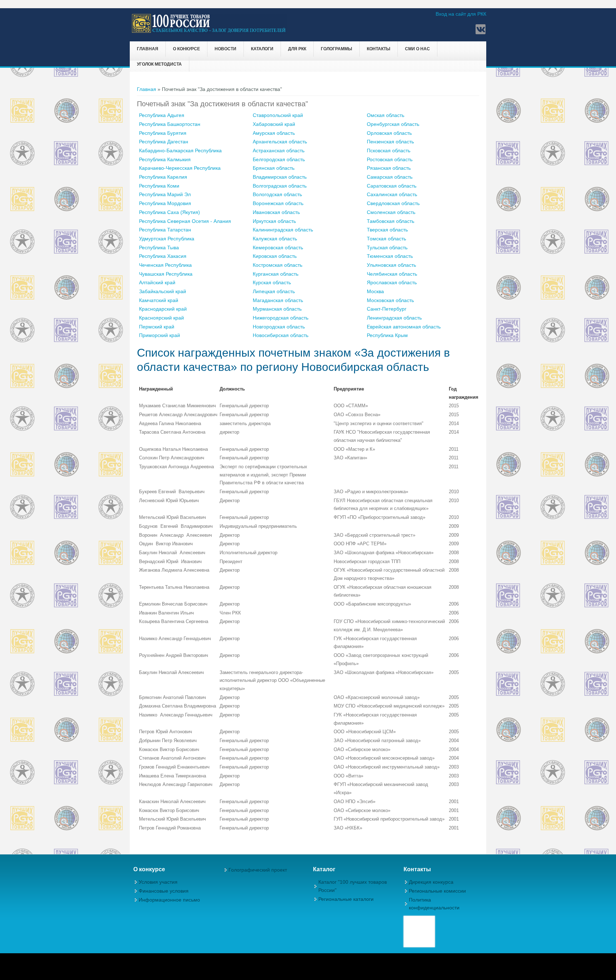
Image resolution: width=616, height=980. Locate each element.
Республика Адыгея (161, 115)
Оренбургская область (393, 124)
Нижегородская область (280, 318)
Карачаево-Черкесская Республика (180, 168)
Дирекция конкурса (431, 882)
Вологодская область (277, 194)
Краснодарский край (163, 309)
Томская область (386, 238)
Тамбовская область (390, 221)
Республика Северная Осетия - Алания (185, 221)
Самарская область (389, 177)
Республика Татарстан (165, 230)
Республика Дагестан (163, 141)
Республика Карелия (163, 177)
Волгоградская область (280, 186)
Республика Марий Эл (165, 194)
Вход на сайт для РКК (461, 14)
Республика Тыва (159, 247)
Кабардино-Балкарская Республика (180, 150)
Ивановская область (276, 212)
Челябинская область (392, 274)
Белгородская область (279, 159)
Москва (375, 291)
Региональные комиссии (437, 891)
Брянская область (273, 168)
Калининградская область (283, 230)
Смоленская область (391, 212)
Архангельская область (280, 141)
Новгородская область (279, 327)
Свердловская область (393, 203)
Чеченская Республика (165, 265)
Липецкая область (274, 291)
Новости (225, 48)
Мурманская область (277, 309)
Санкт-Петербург (386, 309)
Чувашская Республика (165, 274)
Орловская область (389, 133)
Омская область (385, 115)
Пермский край (156, 327)
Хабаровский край (274, 124)
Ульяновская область (391, 265)
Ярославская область (392, 282)
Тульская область (387, 247)
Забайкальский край (162, 291)
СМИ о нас (417, 48)
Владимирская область (280, 177)
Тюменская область (390, 256)
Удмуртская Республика (166, 238)
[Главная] (209, 32)
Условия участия (158, 882)
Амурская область (274, 133)
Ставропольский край (278, 115)
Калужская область (275, 238)
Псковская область (388, 150)
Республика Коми (159, 186)
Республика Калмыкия (165, 159)
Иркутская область (274, 221)
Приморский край (159, 335)
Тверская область (387, 230)
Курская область (272, 282)
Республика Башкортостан (169, 124)
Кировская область (275, 256)
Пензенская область (390, 141)
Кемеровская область (278, 247)
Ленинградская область (394, 318)
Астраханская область (278, 150)
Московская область (390, 300)
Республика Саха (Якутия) (169, 212)
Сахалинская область (392, 194)
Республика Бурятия (162, 133)
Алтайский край (157, 282)
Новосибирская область (280, 335)
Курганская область (275, 274)
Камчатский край (158, 300)
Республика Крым (387, 335)
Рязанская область (389, 168)
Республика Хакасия (162, 256)
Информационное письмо (169, 900)
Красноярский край (161, 318)
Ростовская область (389, 159)
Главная (147, 48)
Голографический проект (258, 870)
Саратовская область (391, 186)
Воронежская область (278, 203)
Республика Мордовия (165, 203)
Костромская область (277, 265)
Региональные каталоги (346, 899)
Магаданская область (278, 300)
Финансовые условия (164, 891)
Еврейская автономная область (404, 327)
